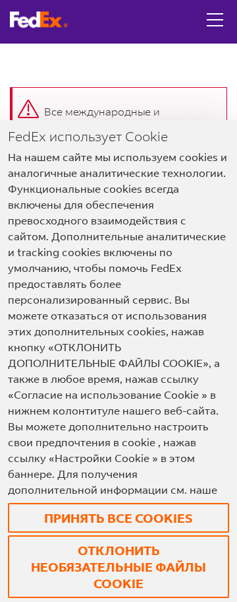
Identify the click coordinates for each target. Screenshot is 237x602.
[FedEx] (44, 20)
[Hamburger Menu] (215, 10)
